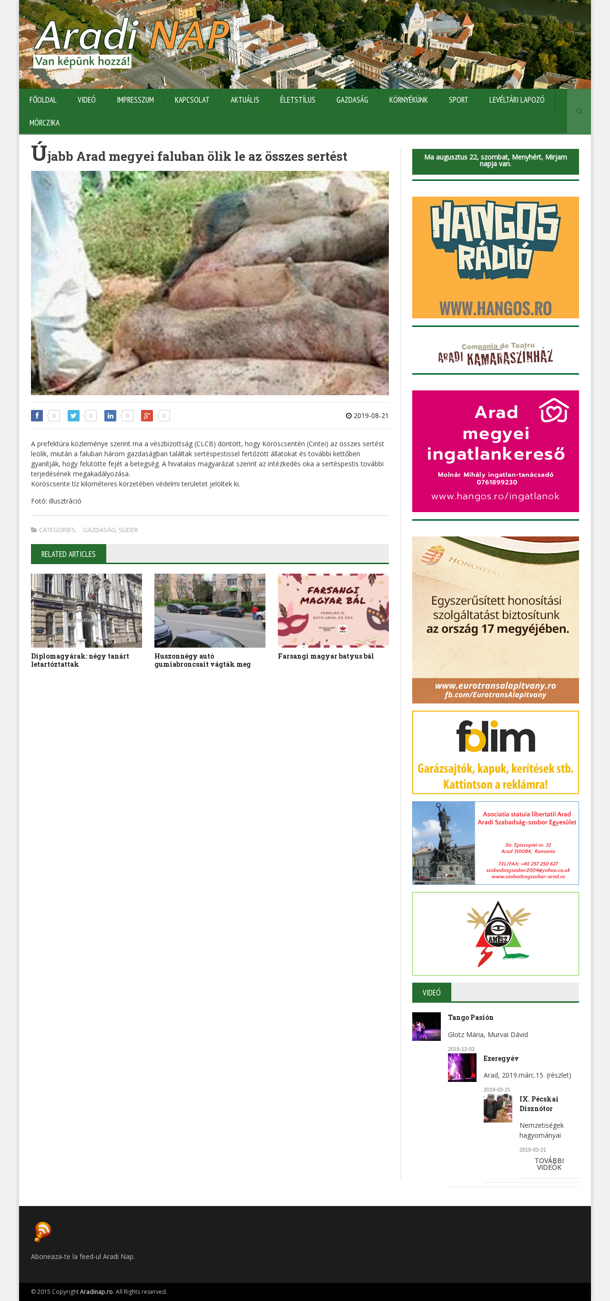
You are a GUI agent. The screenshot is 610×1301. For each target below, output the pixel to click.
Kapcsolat (192, 99)
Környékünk (408, 99)
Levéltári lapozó (517, 99)
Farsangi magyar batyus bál (326, 656)
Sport (458, 99)
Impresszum (135, 99)
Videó (87, 99)
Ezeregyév (501, 1058)
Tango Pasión (471, 1017)
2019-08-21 (370, 415)
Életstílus (297, 99)
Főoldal (43, 99)
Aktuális (245, 99)
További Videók (549, 1164)
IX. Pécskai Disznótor (539, 1103)
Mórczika (45, 122)
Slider (128, 529)
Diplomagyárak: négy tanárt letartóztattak (80, 660)
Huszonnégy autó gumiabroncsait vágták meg (202, 660)
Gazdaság (352, 99)
